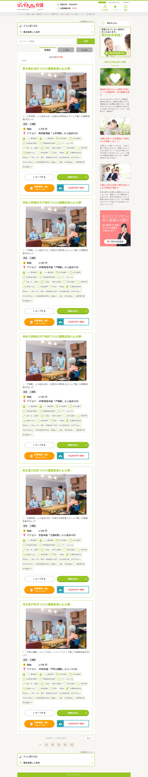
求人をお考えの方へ (114, 2)
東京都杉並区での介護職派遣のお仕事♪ (47, 68)
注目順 (84, 50)
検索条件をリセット (88, 21)
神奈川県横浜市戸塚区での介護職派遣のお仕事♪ (53, 202)
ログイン (102, 2)
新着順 (47, 50)
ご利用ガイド (127, 2)
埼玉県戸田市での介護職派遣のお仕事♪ (47, 604)
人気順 (66, 50)
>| (72, 744)
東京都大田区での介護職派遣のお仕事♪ (47, 470)
